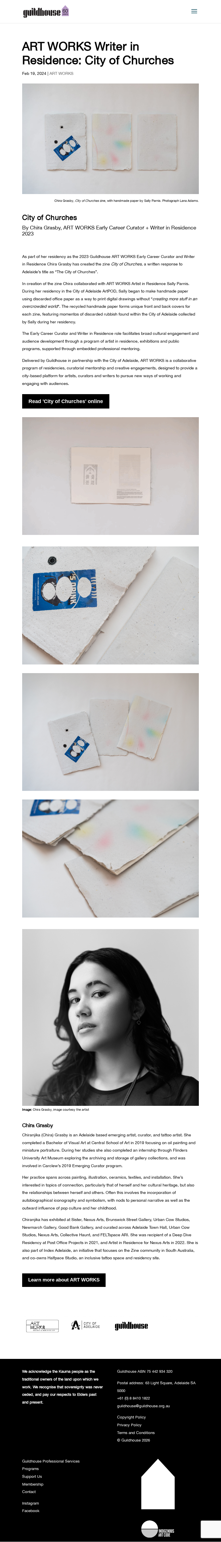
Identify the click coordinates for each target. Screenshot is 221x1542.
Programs (30, 1468)
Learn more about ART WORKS (64, 1280)
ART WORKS (61, 73)
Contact (29, 1491)
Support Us (32, 1476)
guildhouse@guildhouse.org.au (143, 1406)
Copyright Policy (131, 1417)
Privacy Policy (129, 1425)
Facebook (30, 1510)
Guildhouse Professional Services (51, 1461)
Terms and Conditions (136, 1432)
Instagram (30, 1503)
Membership (32, 1484)
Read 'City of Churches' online (65, 401)
